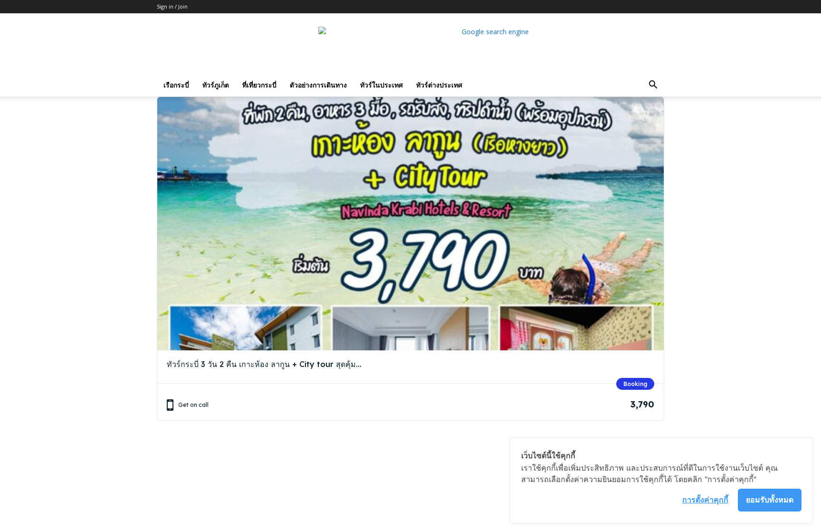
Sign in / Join (172, 6)
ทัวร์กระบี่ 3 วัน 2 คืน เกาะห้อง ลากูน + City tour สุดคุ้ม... (264, 364)
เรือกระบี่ (176, 84)
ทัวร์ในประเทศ (381, 84)
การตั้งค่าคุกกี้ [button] (705, 499)
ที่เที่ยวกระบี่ (259, 84)
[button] (652, 85)
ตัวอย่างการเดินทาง (318, 84)
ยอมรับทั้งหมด (769, 499)
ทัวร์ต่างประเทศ (439, 84)
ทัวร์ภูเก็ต (215, 84)
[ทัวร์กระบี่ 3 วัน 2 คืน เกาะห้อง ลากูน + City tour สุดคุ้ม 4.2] (410, 223)
